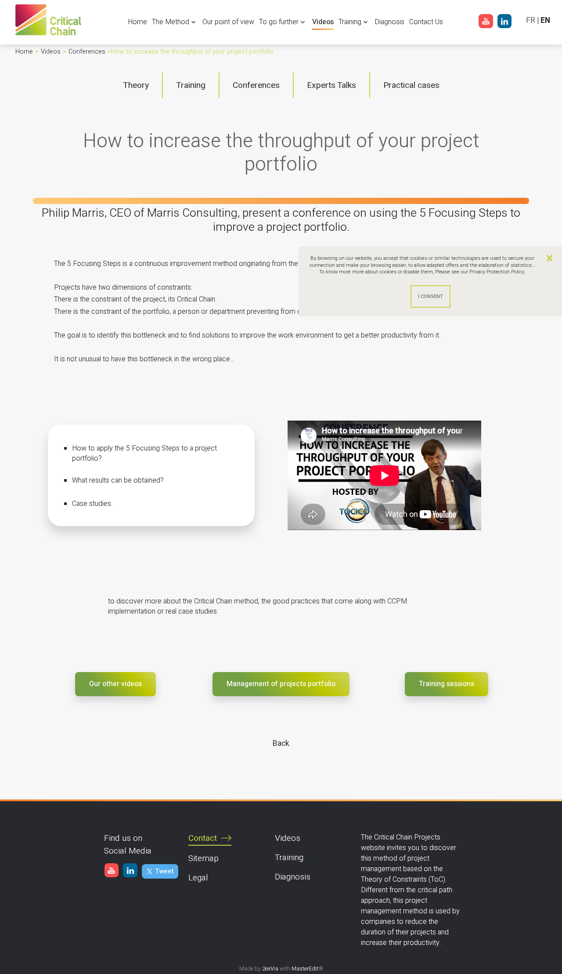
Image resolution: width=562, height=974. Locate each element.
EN (545, 20)
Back (281, 743)
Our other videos (115, 684)
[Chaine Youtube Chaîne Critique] (485, 23)
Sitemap (203, 858)
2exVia (270, 969)
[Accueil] (48, 35)
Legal (198, 878)
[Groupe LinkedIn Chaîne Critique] (504, 23)
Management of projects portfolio (281, 684)
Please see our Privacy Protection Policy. (480, 272)
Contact (202, 838)
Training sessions (446, 684)
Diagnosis (292, 877)
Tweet (164, 871)
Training (289, 857)
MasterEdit (305, 969)
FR (530, 20)
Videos (287, 838)
